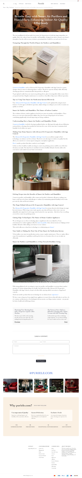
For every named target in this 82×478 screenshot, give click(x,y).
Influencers (54, 457)
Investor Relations (55, 461)
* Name (15, 341)
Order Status (41, 457)
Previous (17, 322)
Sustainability (54, 464)
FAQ (40, 452)
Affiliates (53, 459)
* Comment (16, 346)
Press (53, 455)
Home (4, 7)
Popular (21, 3)
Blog (8, 7)
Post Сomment (41, 361)
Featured (62, 3)
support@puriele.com (32, 448)
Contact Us (41, 448)
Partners (53, 462)
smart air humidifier (19, 87)
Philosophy (54, 466)
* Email (44, 341)
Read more (11, 7)
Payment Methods (42, 455)
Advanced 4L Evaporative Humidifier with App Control (31, 103)
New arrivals (54, 3)
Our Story (53, 450)
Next (65, 322)
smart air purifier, (42, 223)
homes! (52, 227)
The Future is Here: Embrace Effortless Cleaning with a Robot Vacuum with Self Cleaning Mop (57, 311)
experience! (55, 294)
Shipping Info (41, 450)
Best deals (28, 3)
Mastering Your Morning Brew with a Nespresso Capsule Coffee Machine (24, 311)
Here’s (14, 143)
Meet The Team (55, 452)
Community (54, 468)
